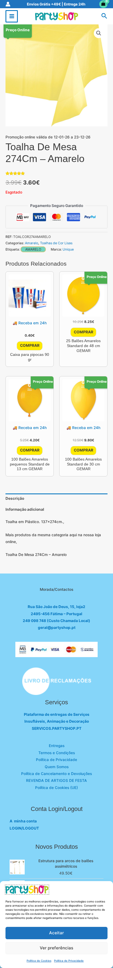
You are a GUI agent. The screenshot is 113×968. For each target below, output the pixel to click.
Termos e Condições (56, 753)
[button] (104, 16)
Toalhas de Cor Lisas (56, 243)
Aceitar (56, 932)
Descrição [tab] (14, 498)
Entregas (56, 745)
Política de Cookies (39, 960)
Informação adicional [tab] (24, 509)
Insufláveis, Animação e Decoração (56, 721)
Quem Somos (57, 767)
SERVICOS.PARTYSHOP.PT (56, 728)
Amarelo (31, 243)
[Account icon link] (7, 4)
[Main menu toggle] (11, 16)
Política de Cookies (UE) (56, 787)
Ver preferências (56, 947)
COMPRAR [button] (29, 345)
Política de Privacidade (69, 960)
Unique (68, 249)
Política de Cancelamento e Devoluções (56, 773)
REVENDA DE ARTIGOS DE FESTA (56, 780)
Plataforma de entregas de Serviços (56, 714)
